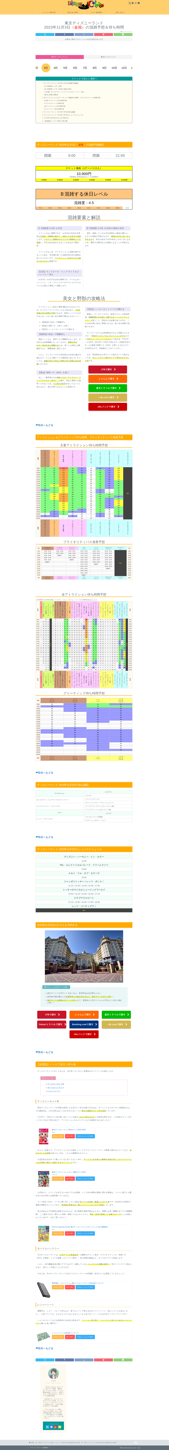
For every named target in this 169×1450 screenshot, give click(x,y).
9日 (104, 67)
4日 (56, 67)
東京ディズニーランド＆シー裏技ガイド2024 (69, 1172)
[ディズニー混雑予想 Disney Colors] (84, 9)
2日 (36, 67)
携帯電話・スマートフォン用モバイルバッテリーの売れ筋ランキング (77, 1283)
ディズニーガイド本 (55, 1084)
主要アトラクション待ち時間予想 (56, 100)
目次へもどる (45, 425)
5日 (65, 67)
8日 (95, 67)
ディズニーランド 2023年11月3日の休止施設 (59, 112)
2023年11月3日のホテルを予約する (56, 118)
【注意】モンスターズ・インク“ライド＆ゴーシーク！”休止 (64, 92)
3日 (46, 67)
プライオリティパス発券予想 (54, 103)
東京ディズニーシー (108, 57)
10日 (114, 67)
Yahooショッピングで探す (85, 1136)
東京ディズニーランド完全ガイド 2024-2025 (69, 1130)
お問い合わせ (120, 12)
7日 (85, 67)
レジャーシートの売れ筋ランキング (65, 1333)
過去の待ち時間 (73, 12)
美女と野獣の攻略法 (51, 94)
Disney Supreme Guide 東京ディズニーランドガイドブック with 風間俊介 (80, 1227)
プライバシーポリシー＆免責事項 (39, 1447)
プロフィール (54, 1416)
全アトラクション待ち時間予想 (55, 106)
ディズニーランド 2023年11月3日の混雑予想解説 (61, 83)
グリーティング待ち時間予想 (54, 109)
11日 (124, 67)
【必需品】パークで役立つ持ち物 (55, 121)
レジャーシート (53, 1091)
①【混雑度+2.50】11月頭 (53, 86)
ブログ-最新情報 (96, 12)
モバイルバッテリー (55, 1088)
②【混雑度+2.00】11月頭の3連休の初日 (58, 89)
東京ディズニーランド (59, 57)
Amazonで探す (58, 1136)
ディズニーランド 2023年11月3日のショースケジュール (63, 115)
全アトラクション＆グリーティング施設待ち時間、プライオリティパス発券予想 (72, 98)
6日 (75, 67)
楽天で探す (70, 1136)
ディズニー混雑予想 (49, 12)
